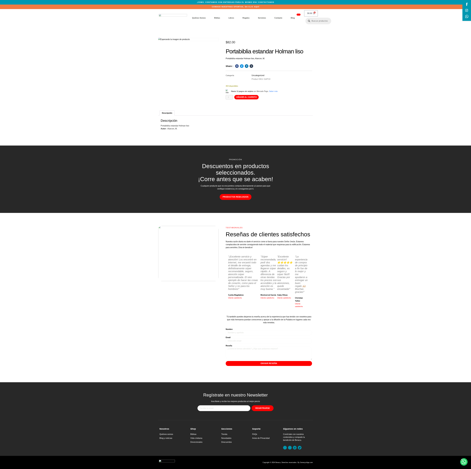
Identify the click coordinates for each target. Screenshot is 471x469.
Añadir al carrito (246, 97)
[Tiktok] (299, 447)
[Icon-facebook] (285, 447)
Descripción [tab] (167, 113)
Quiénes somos (199, 18)
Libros (231, 18)
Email (228, 337)
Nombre (229, 329)
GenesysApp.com (306, 462)
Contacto (278, 18)
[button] (237, 66)
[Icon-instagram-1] (290, 447)
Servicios (262, 18)
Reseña (229, 346)
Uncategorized (258, 75)
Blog (293, 18)
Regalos (245, 18)
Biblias (217, 18)
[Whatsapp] (295, 447)
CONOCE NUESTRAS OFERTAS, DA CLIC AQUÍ (235, 7)
